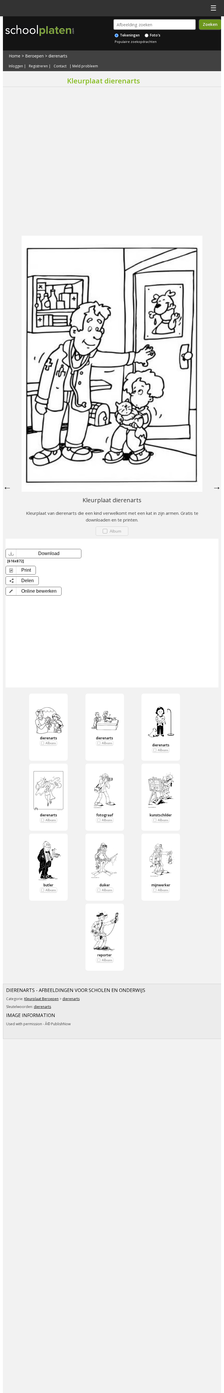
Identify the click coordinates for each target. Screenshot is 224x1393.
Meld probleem (85, 66)
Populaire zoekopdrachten (136, 41)
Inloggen (16, 66)
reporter (104, 955)
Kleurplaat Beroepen (41, 998)
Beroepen (34, 56)
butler (48, 885)
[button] (34, 591)
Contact (60, 66)
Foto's (154, 35)
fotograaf (104, 815)
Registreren (38, 66)
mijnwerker (160, 885)
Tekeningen (129, 35)
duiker (104, 885)
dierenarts (57, 56)
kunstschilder (161, 815)
